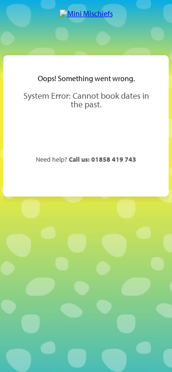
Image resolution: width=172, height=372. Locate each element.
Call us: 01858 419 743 (102, 159)
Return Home (86, 132)
